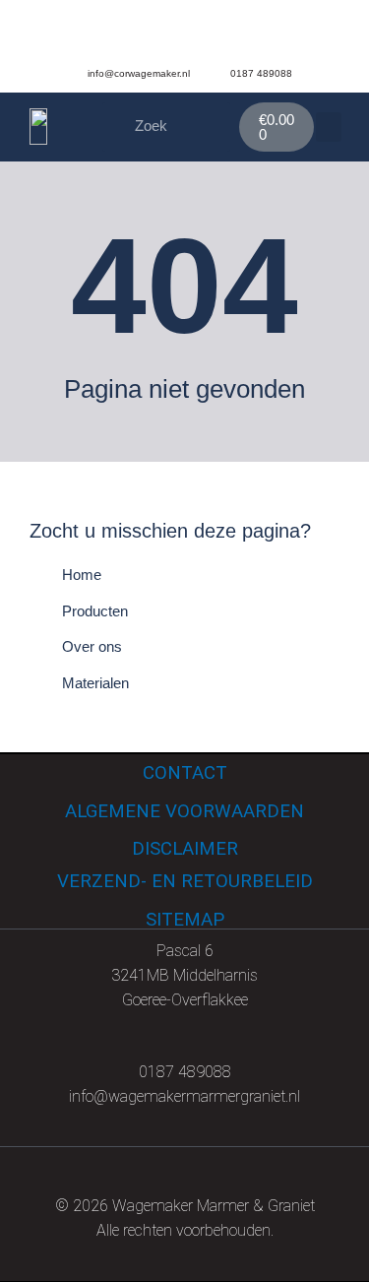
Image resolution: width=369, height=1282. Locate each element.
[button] (328, 127)
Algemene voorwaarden (184, 811)
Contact (185, 773)
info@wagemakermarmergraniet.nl (184, 1096)
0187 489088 (185, 1071)
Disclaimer (185, 849)
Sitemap (185, 919)
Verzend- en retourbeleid (185, 881)
